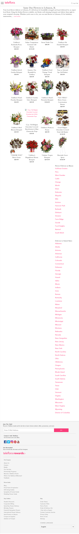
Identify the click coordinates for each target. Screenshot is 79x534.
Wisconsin (58, 402)
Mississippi (59, 321)
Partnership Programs (10, 471)
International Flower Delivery (12, 512)
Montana (58, 328)
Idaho (57, 281)
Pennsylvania (60, 369)
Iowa (57, 291)
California (58, 257)
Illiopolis (58, 196)
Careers (6, 465)
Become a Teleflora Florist (11, 473)
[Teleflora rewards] (14, 454)
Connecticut (59, 264)
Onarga (58, 182)
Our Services (7, 469)
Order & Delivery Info (46, 508)
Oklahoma (59, 362)
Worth (57, 185)
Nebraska (58, 331)
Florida (57, 271)
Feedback (6, 478)
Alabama (58, 243)
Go (61, 430)
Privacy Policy (44, 514)
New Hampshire (61, 338)
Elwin (57, 189)
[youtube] (18, 443)
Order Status (44, 501)
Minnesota (59, 318)
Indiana (57, 287)
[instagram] (11, 443)
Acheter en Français (9, 519)
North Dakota (60, 355)
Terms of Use (43, 516)
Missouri (58, 325)
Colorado (58, 260)
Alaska (57, 247)
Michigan (58, 315)
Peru (56, 172)
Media (5, 467)
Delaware (58, 267)
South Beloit (59, 233)
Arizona (58, 250)
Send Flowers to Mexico (11, 514)
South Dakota (60, 379)
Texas (57, 386)
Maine (57, 304)
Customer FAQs (44, 504)
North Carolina (60, 352)
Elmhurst (58, 212)
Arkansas (58, 254)
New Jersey (59, 342)
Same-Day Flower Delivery (11, 506)
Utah (57, 389)
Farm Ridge (59, 219)
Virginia (58, 396)
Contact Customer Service (47, 512)
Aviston (58, 202)
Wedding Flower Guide (10, 494)
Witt (56, 199)
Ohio (57, 359)
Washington (59, 399)
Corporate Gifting (9, 504)
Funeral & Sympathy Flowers (12, 510)
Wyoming (58, 409)
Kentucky (58, 298)
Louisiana (58, 301)
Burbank (58, 209)
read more (17, 16)
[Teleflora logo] (10, 3)
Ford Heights (60, 226)
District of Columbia (62, 413)
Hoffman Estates (61, 168)
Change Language (46, 522)
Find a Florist (44, 506)
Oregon (58, 365)
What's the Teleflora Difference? (13, 476)
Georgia (58, 274)
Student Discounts (9, 501)
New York (58, 348)
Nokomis (58, 192)
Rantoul (58, 229)
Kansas (57, 294)
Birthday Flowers (8, 508)
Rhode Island (60, 372)
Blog (5, 485)
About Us (6, 463)
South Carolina (60, 375)
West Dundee (60, 175)
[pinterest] (15, 443)
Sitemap (42, 519)
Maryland (58, 308)
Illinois (57, 284)
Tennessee (59, 382)
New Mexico (59, 345)
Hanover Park (60, 206)
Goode (57, 223)
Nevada (58, 335)
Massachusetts (60, 311)
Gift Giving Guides (9, 490)
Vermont (58, 392)
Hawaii (57, 277)
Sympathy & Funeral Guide (11, 492)
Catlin (57, 179)
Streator (58, 216)
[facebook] (5, 443)
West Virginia (60, 406)
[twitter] (8, 443)
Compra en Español (9, 516)
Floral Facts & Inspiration (11, 487)
